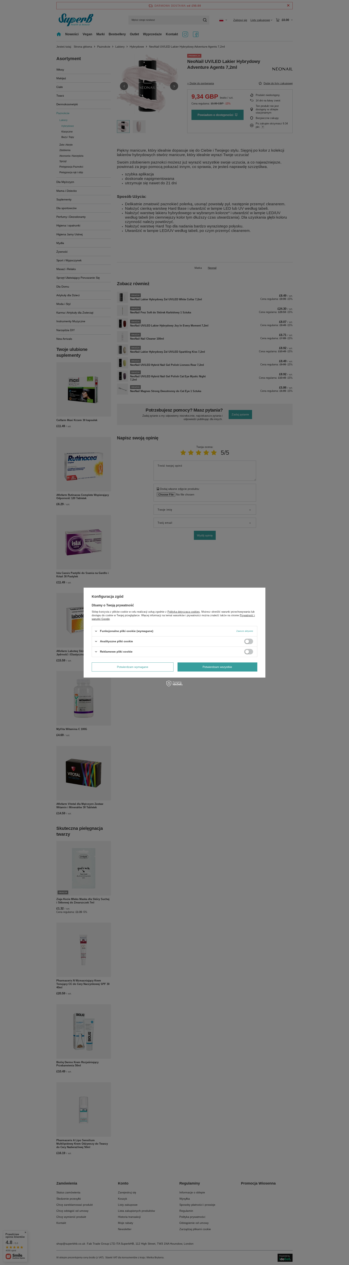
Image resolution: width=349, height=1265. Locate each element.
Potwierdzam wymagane (132, 666)
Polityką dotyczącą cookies (183, 611)
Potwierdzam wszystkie (217, 666)
